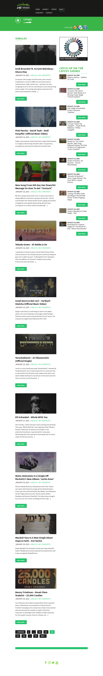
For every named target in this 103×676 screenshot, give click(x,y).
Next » (43, 636)
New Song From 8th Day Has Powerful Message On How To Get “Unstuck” (35, 187)
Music (61, 9)
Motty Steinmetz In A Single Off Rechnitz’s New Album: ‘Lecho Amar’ (34, 477)
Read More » (21, 99)
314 (40, 632)
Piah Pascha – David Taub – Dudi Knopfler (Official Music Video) (32, 132)
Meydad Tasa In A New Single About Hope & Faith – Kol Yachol (34, 539)
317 (18, 636)
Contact (49, 13)
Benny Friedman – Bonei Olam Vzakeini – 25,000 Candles (31, 594)
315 (46, 632)
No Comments (44, 75)
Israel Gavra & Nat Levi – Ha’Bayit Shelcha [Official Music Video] (32, 302)
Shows (45, 9)
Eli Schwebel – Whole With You (31, 417)
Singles (34, 75)
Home (38, 9)
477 (36, 636)
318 (24, 636)
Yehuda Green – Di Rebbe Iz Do (31, 244)
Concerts (39, 13)
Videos (54, 9)
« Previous (20, 632)
